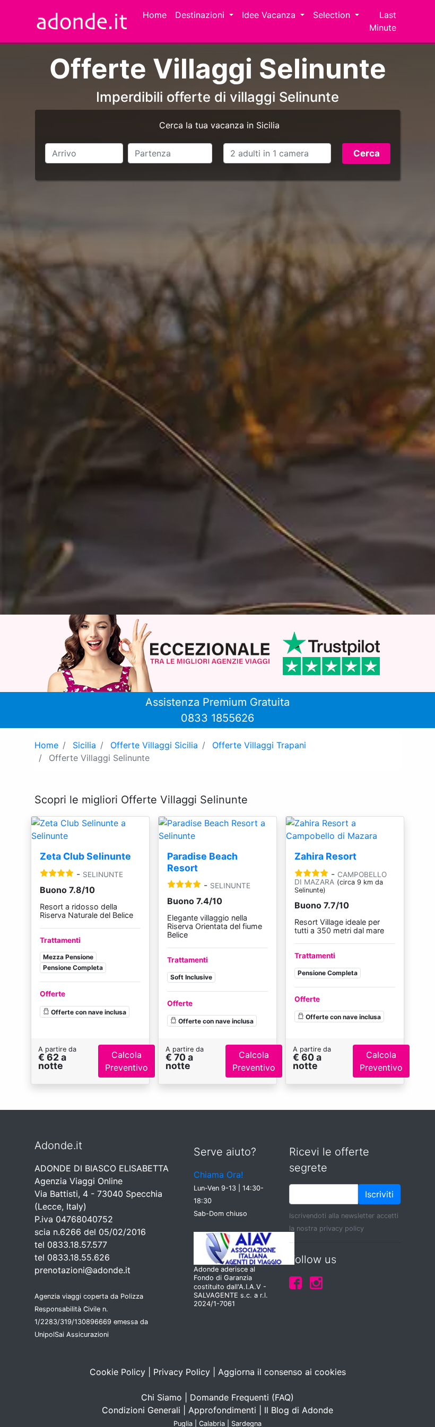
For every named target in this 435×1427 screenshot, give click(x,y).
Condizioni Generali (141, 1410)
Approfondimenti (222, 1410)
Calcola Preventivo (126, 1061)
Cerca (366, 153)
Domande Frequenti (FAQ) (242, 1397)
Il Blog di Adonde (298, 1410)
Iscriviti (379, 1194)
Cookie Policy (117, 1372)
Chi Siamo (161, 1397)
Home (155, 15)
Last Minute (382, 21)
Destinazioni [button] (201, 15)
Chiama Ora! (218, 1174)
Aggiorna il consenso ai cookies (282, 1372)
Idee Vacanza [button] (270, 15)
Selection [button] (333, 15)
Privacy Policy (181, 1372)
